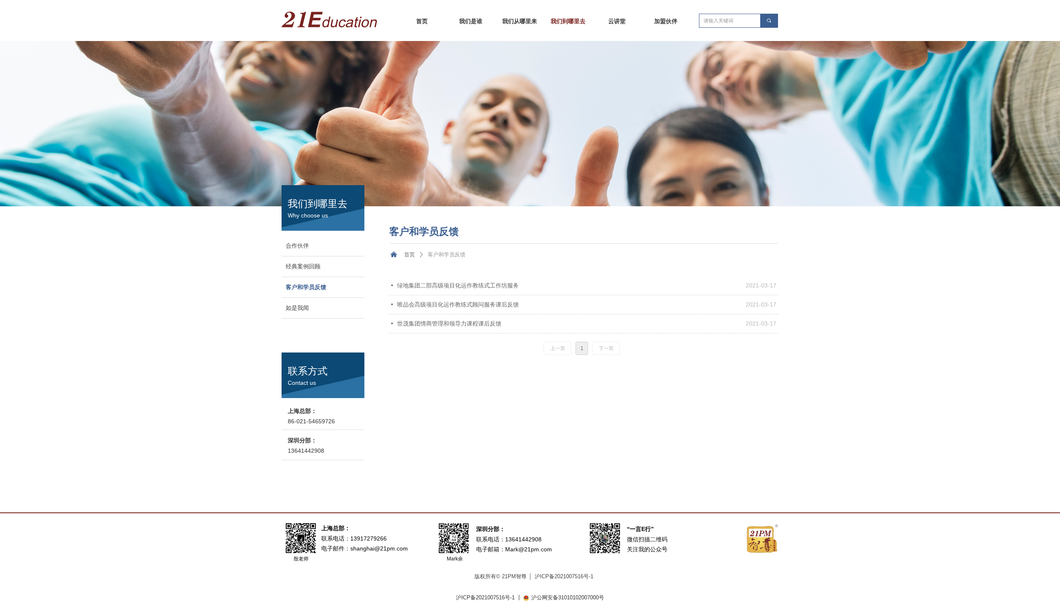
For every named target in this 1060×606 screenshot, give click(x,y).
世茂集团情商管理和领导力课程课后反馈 (449, 323)
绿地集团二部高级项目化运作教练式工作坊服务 (458, 285)
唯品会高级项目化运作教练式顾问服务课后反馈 (458, 304)
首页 (409, 254)
